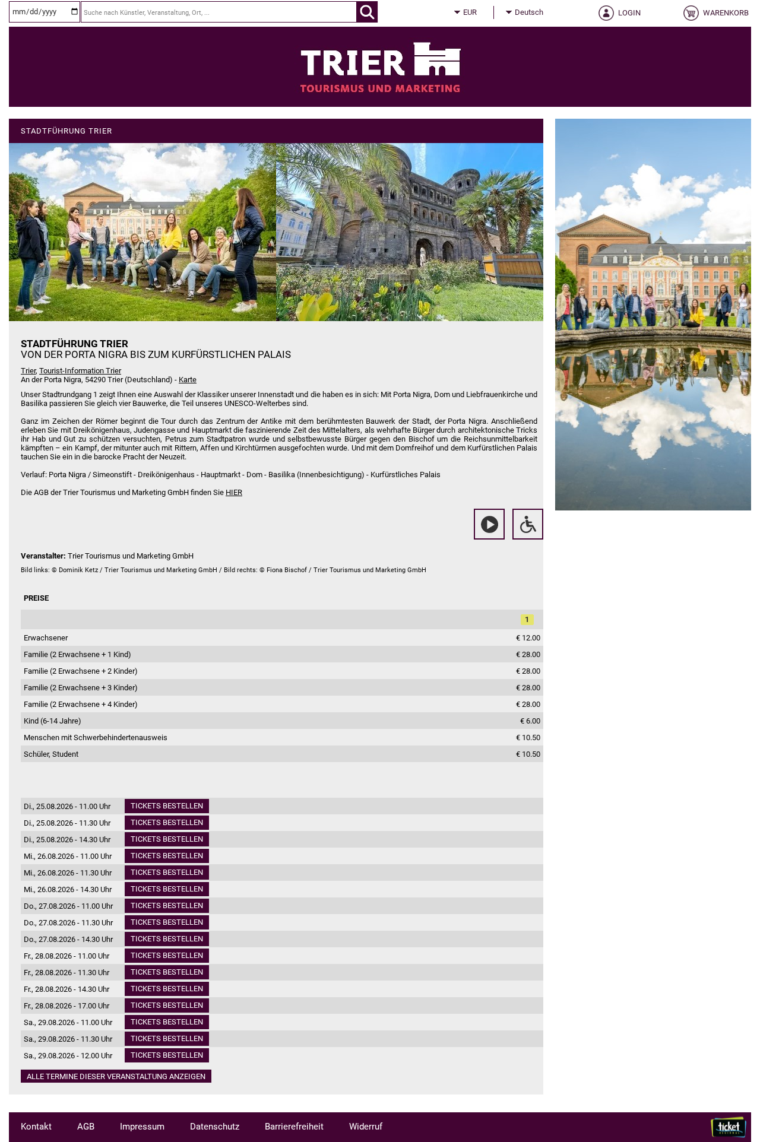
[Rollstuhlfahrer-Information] (527, 524)
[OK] (367, 12)
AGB (85, 1126)
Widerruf (365, 1126)
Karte (188, 379)
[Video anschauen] (489, 524)
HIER (234, 492)
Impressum (142, 1126)
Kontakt (36, 1126)
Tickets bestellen (167, 805)
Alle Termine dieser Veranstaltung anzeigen (116, 1076)
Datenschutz (214, 1126)
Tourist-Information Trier (80, 370)
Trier (28, 370)
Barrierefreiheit (294, 1126)
